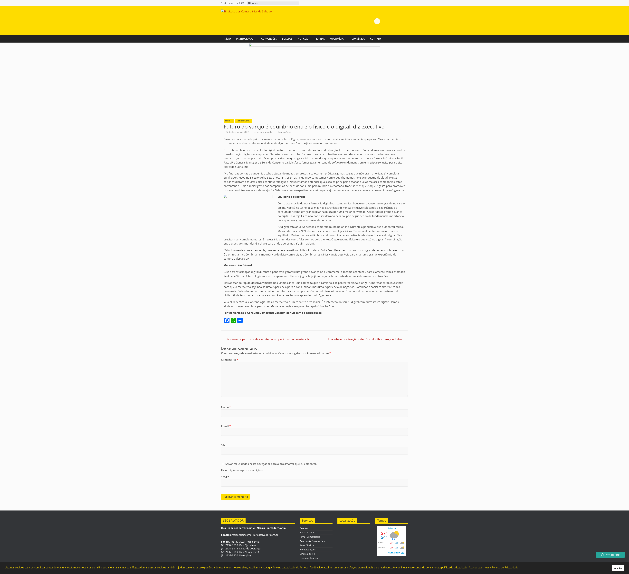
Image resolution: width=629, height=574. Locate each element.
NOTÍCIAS (303, 38)
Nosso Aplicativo (309, 558)
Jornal (320, 38)
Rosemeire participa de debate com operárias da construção (266, 339)
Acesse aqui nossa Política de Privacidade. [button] (494, 567)
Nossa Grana (307, 532)
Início (227, 38)
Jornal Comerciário (310, 536)
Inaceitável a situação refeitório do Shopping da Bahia (367, 339)
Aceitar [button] (618, 568)
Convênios (358, 38)
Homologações (308, 549)
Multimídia (336, 38)
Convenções (269, 38)
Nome (226, 407)
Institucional (244, 38)
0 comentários (284, 132)
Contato (375, 38)
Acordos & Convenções (312, 541)
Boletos (287, 38)
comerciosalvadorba (263, 132)
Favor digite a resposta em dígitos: (242, 470)
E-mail (226, 426)
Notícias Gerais (243, 120)
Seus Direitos (307, 545)
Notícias (229, 120)
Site (223, 445)
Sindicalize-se (307, 553)
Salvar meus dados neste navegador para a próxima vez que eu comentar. (271, 464)
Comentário (229, 360)
